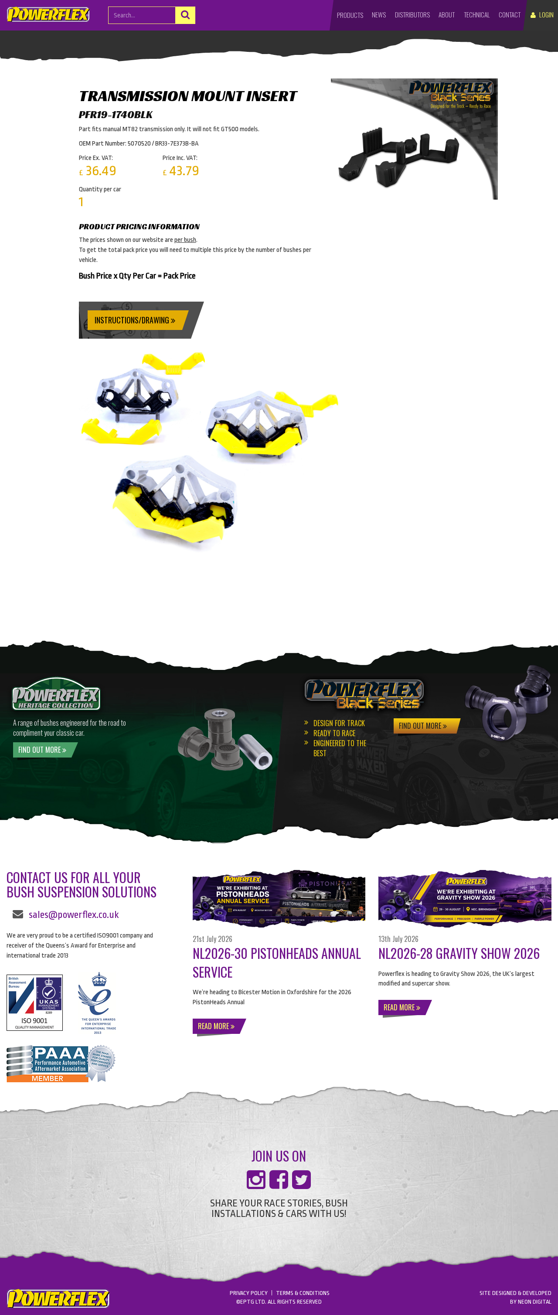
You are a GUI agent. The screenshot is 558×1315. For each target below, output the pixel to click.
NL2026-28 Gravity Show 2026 (459, 953)
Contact (510, 14)
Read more (214, 1026)
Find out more (40, 749)
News (379, 14)
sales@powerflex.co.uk (74, 915)
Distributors (412, 14)
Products (350, 15)
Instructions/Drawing (133, 320)
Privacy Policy (249, 1293)
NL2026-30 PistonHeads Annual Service (277, 962)
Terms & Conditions (303, 1293)
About (447, 14)
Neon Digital (534, 1301)
